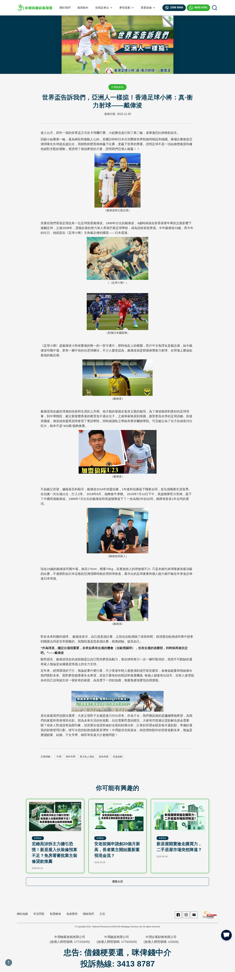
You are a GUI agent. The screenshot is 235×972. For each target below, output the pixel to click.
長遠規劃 (117, 756)
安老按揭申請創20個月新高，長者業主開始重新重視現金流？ (117, 849)
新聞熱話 (37, 838)
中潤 (58, 756)
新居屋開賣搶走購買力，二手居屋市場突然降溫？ (179, 846)
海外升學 (70, 756)
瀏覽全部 (117, 881)
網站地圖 (22, 913)
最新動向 (82, 7)
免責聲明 (71, 913)
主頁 (102, 913)
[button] (104, 8)
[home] (35, 8)
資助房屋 (103, 756)
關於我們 (65, 7)
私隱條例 (55, 913)
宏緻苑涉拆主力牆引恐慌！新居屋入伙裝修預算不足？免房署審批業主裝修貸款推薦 (54, 852)
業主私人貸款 (87, 756)
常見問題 (38, 913)
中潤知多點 (117, 87)
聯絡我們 (88, 913)
